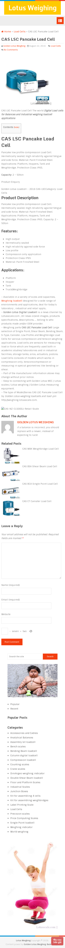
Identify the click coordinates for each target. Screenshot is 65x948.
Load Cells (20, 31)
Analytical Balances (21, 737)
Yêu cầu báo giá (57, 941)
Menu (60, 20)
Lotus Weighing (32, 7)
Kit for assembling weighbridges (29, 800)
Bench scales (18, 746)
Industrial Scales (20, 786)
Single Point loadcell (22, 822)
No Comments (11, 49)
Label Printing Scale (22, 804)
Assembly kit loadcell (23, 742)
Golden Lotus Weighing (14, 46)
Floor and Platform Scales (25, 782)
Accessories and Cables (24, 733)
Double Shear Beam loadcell (26, 777)
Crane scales (17, 768)
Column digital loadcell (24, 755)
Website (5, 614)
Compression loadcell (23, 759)
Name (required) (10, 585)
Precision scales (20, 813)
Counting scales (19, 764)
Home (7, 31)
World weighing (19, 831)
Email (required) (10, 599)
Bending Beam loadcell (23, 751)
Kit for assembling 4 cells (25, 795)
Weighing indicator (21, 827)
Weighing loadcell (11, 300)
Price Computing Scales (24, 818)
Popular (15, 704)
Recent (14, 708)
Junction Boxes (19, 791)
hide (16, 127)
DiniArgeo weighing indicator (27, 773)
